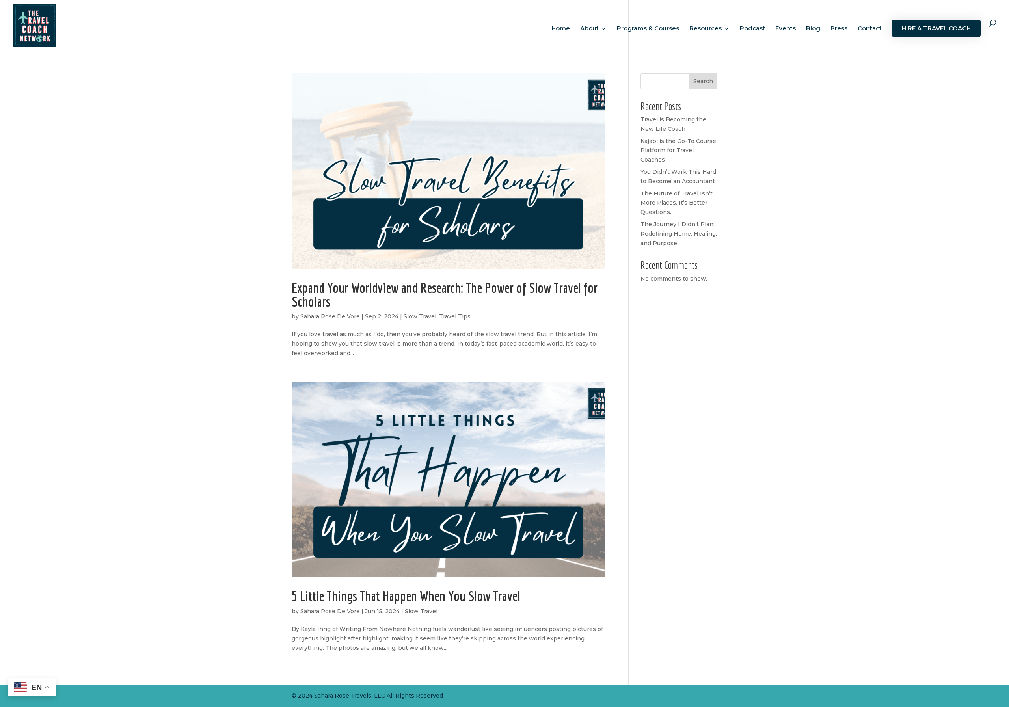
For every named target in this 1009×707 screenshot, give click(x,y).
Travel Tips (455, 316)
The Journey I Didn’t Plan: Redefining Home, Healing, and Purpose (678, 234)
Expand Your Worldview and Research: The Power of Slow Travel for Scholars (445, 294)
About (589, 29)
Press (838, 29)
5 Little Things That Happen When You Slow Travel (406, 596)
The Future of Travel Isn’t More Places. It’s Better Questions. (676, 203)
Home (560, 29)
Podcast (752, 29)
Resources (705, 29)
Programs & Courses (648, 29)
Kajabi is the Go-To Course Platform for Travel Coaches (678, 151)
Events (785, 29)
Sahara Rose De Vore (330, 316)
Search (703, 81)
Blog (813, 29)
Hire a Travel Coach (936, 28)
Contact (870, 29)
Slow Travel (420, 316)
